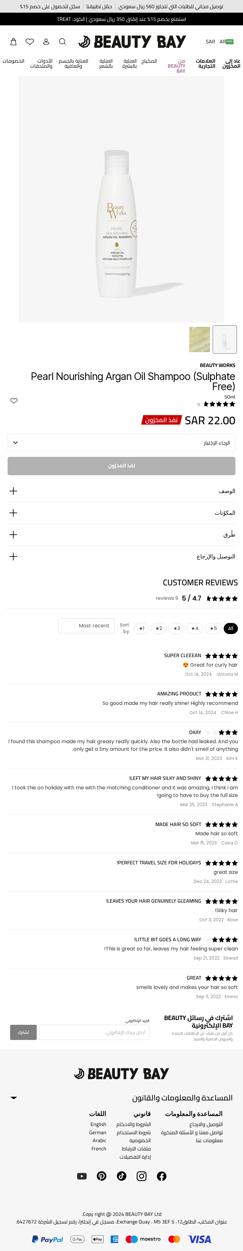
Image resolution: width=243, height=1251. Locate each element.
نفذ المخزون (121, 465)
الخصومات (13, 60)
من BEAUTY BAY (176, 65)
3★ (176, 628)
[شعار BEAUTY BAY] (132, 41)
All (230, 628)
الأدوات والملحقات (41, 63)
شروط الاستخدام (134, 1132)
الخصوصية (140, 1140)
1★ (141, 628)
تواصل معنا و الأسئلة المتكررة (192, 1132)
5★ (213, 628)
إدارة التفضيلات (135, 1156)
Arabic (99, 1140)
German (97, 1132)
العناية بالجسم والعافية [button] (73, 63)
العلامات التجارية (205, 63)
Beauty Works (217, 365)
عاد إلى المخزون (231, 63)
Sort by (124, 628)
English (98, 1124)
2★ (158, 628)
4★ (194, 628)
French (98, 1148)
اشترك (23, 1032)
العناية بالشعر (106, 63)
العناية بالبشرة (129, 63)
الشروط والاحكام (133, 1124)
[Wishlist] (29, 42)
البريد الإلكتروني (137, 1021)
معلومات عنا (209, 1140)
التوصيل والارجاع (206, 1124)
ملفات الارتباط (136, 1148)
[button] (62, 42)
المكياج (149, 60)
